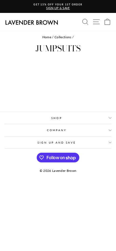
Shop (56, 118)
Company (56, 130)
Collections (62, 37)
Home (46, 37)
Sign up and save (56, 142)
